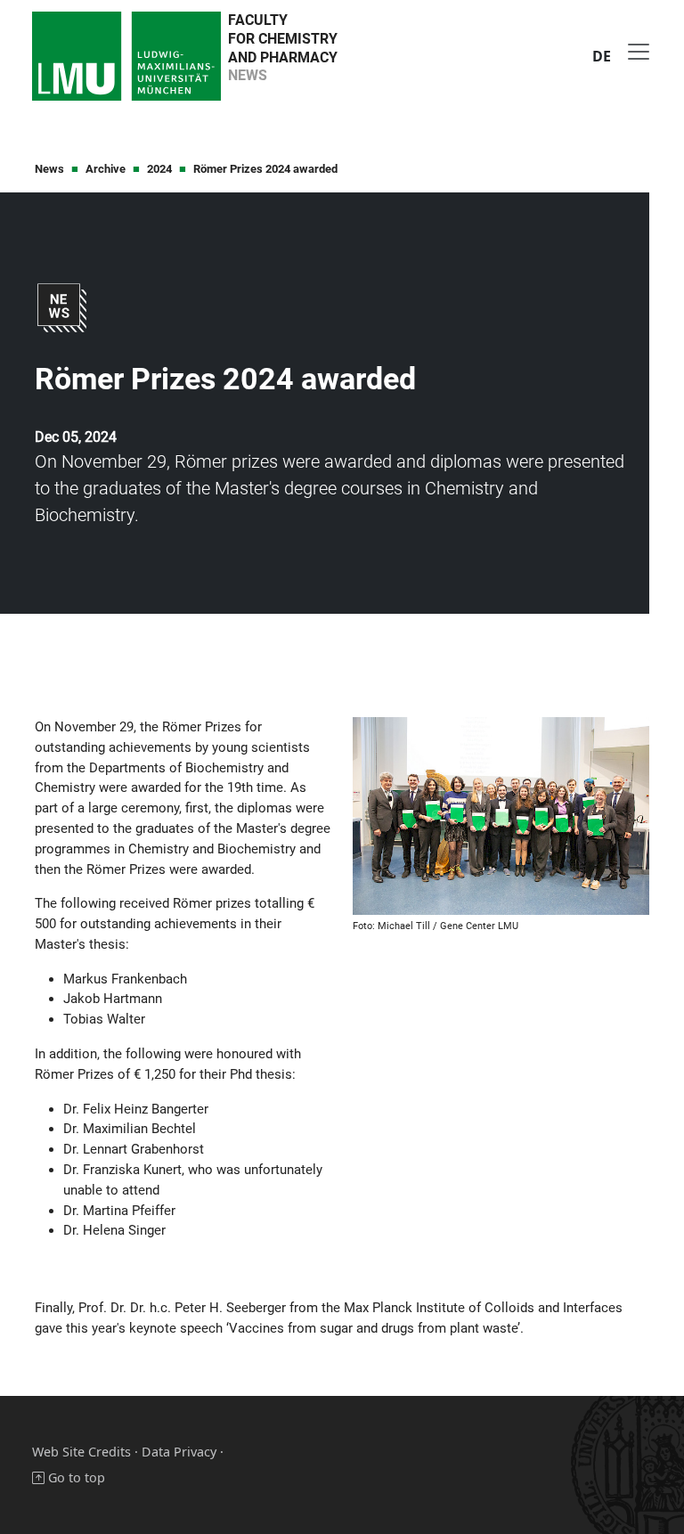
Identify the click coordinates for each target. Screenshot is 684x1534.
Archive (106, 168)
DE (601, 56)
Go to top (75, 1477)
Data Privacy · (183, 1451)
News (49, 168)
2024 (159, 168)
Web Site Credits (81, 1451)
